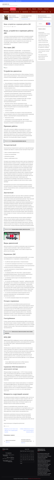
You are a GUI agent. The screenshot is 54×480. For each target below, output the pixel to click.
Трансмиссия (25, 11)
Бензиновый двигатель (25, 18)
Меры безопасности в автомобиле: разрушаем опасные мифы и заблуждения (44, 16)
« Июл (21, 463)
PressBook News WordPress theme (34, 478)
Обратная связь (18, 1)
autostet (14, 26)
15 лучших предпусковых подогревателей (26, 16)
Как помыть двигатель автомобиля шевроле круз (13, 440)
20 (27, 457)
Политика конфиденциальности (9, 1)
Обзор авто (40, 8)
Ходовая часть (35, 11)
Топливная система (15, 11)
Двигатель (13, 8)
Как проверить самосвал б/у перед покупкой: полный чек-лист (44, 51)
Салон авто (46, 8)
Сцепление (11, 18)
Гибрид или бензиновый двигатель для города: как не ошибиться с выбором (43, 46)
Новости (34, 8)
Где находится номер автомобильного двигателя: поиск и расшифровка (28, 440)
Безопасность (6, 8)
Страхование (6, 11)
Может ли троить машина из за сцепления (14, 16)
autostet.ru (5, 4)
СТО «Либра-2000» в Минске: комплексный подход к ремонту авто (43, 40)
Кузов (29, 8)
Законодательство (22, 8)
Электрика (43, 11)
